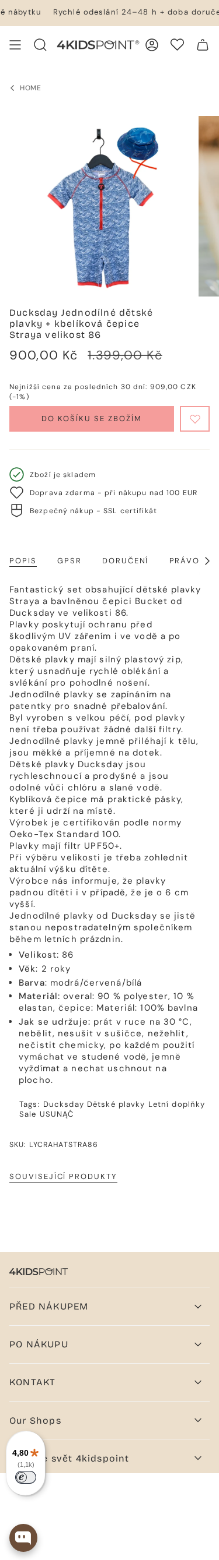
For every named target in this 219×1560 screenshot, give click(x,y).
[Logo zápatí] (38, 1271)
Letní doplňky (177, 1104)
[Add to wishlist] (195, 419)
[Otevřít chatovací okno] (23, 1538)
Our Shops (35, 1420)
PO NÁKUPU (38, 1344)
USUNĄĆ (57, 1114)
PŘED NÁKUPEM (48, 1306)
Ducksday (63, 1104)
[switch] (25, 1477)
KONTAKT (32, 1382)
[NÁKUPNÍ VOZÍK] (202, 44)
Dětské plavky (116, 1104)
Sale (28, 1114)
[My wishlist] (177, 44)
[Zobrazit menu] (15, 44)
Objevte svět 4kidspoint (69, 1458)
